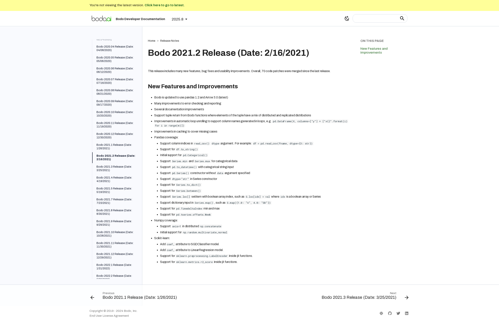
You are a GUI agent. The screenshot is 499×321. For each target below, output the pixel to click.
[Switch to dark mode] (347, 18)
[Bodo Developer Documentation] (101, 18)
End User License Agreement (109, 315)
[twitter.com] (398, 313)
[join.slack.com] (381, 313)
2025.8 (177, 19)
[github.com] (390, 313)
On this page (372, 41)
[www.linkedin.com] (406, 313)
